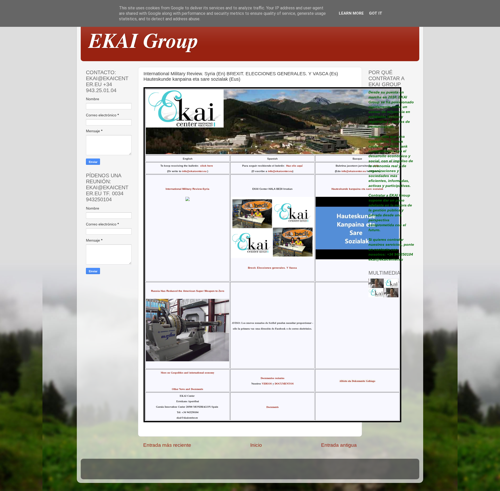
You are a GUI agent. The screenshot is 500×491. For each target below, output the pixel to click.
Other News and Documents (187, 389)
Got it (375, 13)
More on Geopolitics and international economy (187, 372)
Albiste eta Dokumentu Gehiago (357, 381)
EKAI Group (143, 40)
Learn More (351, 13)
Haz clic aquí (294, 165)
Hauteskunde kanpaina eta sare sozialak (357, 188)
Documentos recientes (272, 378)
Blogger (286, 471)
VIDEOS (267, 383)
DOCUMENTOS (284, 383)
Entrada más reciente (167, 445)
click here (207, 165)
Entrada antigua (339, 445)
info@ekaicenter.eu (194, 171)
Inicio (256, 445)
